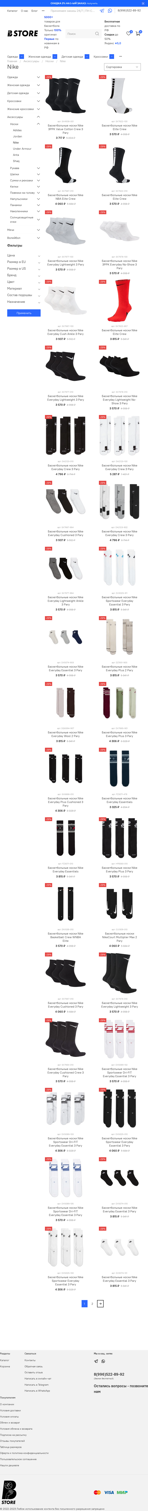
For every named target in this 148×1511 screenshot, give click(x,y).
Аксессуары (31, 61)
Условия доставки (10, 1410)
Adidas (17, 130)
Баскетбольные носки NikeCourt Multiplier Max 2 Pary (119, 937)
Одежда (12, 56)
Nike (16, 142)
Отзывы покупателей (12, 1440)
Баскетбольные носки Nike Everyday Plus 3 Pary (119, 734)
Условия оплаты (9, 1416)
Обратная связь (34, 1366)
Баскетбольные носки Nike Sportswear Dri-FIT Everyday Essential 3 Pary (119, 1072)
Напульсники (18, 199)
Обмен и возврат (10, 1422)
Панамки (16, 205)
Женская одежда (39, 56)
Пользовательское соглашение (18, 1459)
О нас (24, 11)
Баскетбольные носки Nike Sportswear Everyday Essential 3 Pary (119, 600)
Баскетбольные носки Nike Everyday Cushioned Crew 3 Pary (65, 1072)
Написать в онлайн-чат (38, 1378)
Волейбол (13, 238)
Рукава (14, 168)
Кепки (14, 186)
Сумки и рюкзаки (21, 180)
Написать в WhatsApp (37, 1390)
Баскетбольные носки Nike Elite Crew (119, 127)
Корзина (5, 1366)
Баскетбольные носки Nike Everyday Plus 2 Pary (119, 668)
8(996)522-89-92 (129, 10)
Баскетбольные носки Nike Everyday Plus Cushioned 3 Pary (65, 801)
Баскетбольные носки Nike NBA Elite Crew (65, 196)
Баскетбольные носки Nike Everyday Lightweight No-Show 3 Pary (119, 399)
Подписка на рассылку (13, 1435)
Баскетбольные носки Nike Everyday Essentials (119, 800)
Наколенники (19, 211)
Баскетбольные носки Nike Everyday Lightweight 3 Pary (65, 262)
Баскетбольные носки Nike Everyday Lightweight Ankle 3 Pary (66, 600)
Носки (49, 61)
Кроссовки (101, 56)
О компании (7, 1404)
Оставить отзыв (34, 1372)
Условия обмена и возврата (16, 1428)
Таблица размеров (10, 1447)
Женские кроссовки (20, 109)
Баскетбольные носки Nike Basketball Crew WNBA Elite (65, 937)
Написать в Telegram (37, 1384)
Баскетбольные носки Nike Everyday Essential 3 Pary (65, 668)
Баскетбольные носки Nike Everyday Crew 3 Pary (65, 467)
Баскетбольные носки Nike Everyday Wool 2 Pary (65, 734)
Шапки (14, 174)
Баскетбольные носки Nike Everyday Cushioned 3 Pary (65, 533)
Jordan (17, 136)
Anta (16, 155)
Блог (34, 11)
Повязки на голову (22, 192)
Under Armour (22, 148)
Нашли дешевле (9, 1465)
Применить (24, 313)
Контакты (30, 1360)
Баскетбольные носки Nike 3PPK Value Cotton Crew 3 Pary (65, 129)
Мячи (10, 230)
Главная (12, 61)
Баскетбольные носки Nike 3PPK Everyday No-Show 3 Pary (119, 264)
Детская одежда (72, 56)
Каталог (12, 11)
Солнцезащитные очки (21, 219)
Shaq (16, 161)
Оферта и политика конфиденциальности (24, 1453)
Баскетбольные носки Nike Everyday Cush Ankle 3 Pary (65, 332)
